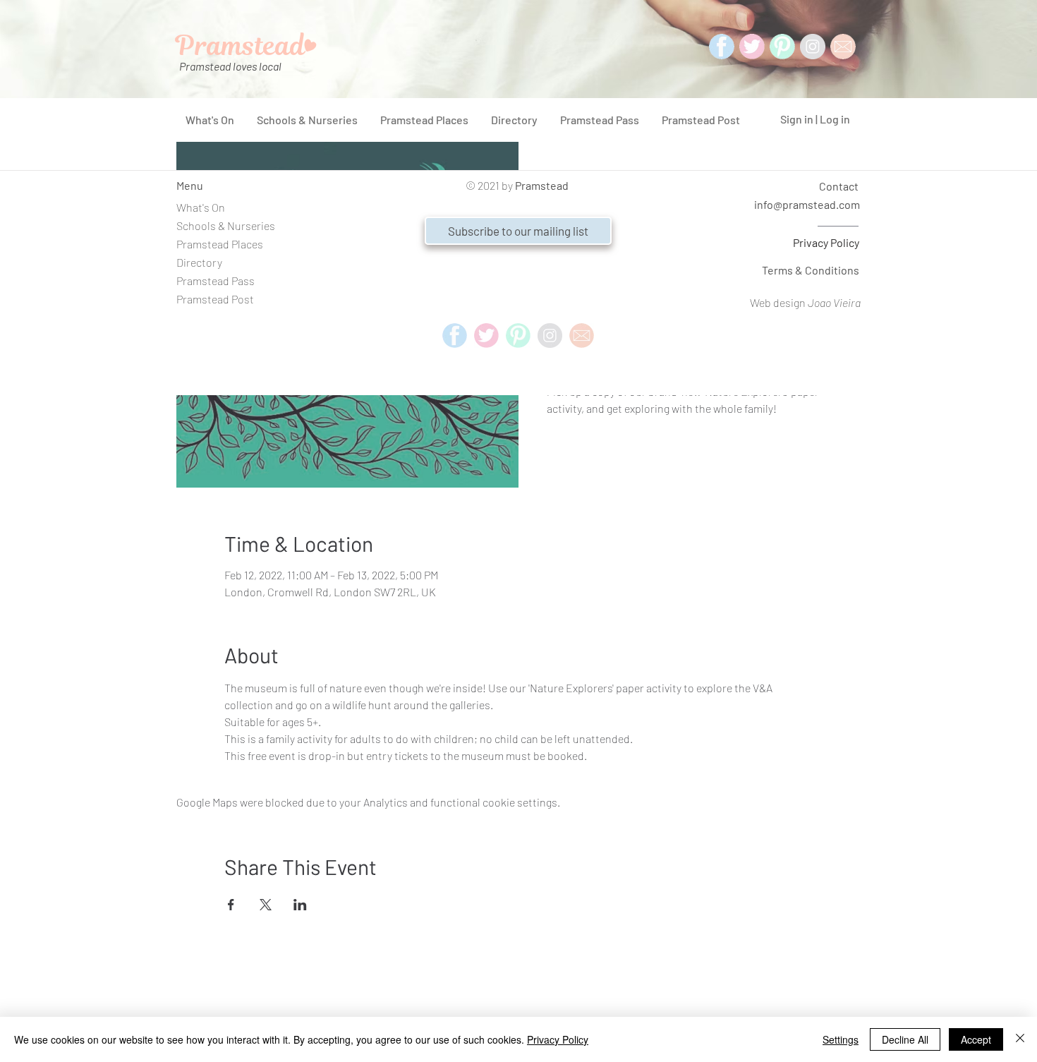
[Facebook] (721, 46)
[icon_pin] (782, 46)
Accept (976, 1039)
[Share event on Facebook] (231, 904)
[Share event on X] (265, 904)
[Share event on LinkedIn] (300, 904)
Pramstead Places (219, 244)
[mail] (843, 46)
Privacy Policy (826, 242)
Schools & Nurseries (225, 225)
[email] (581, 335)
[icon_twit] (752, 46)
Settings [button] (841, 1039)
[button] (518, 231)
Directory (199, 262)
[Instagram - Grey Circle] (812, 46)
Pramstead (542, 185)
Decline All (905, 1039)
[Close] (1020, 1039)
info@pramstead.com (807, 204)
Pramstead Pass (215, 280)
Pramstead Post (215, 299)
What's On (200, 207)
